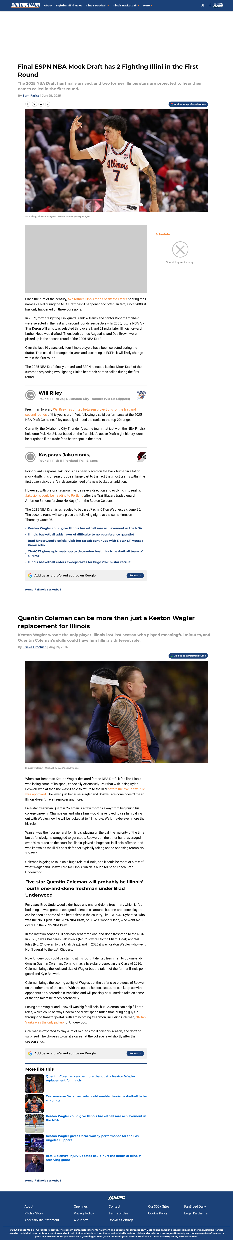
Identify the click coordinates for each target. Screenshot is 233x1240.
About (48, 5)
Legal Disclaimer (196, 1213)
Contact (114, 1206)
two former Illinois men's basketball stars (97, 299)
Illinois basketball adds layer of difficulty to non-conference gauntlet (81, 534)
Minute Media (26, 1229)
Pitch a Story (33, 1213)
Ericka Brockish (35, 647)
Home (29, 589)
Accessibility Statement (41, 1220)
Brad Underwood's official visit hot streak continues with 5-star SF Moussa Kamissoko (85, 543)
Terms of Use (118, 1213)
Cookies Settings (121, 1220)
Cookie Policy (158, 1213)
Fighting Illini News (69, 5)
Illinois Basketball (124, 5)
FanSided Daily (195, 1206)
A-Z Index (81, 1220)
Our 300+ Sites (158, 1206)
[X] (202, 5)
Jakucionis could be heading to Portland (54, 495)
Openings (81, 1206)
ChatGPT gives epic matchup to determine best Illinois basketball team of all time (85, 554)
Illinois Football (96, 5)
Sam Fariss (31, 95)
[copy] (47, 104)
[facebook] (210, 5)
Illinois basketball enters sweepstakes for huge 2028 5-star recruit (79, 562)
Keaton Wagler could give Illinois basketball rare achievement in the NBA (85, 528)
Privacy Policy (84, 1213)
